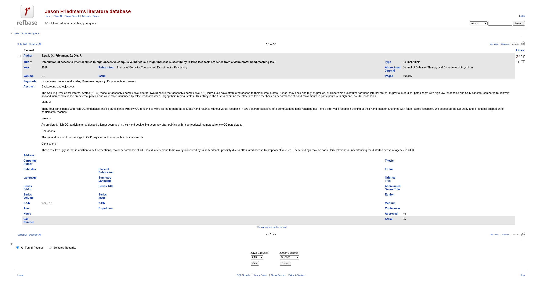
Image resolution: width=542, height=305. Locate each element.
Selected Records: (64, 247)
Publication (105, 67)
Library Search (260, 275)
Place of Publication (105, 171)
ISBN (101, 203)
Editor (389, 169)
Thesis (389, 160)
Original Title (390, 179)
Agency (100, 81)
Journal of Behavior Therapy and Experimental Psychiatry (151, 67)
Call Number (29, 220)
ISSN (27, 203)
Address (29, 155)
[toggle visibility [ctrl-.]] (12, 244)
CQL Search (243, 275)
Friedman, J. (63, 55)
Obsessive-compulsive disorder (60, 81)
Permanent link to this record (271, 227)
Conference (392, 208)
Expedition (105, 208)
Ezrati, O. (47, 55)
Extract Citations (296, 275)
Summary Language (104, 179)
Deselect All (35, 44)
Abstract (29, 86)
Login (522, 16)
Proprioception (116, 81)
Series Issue (102, 196)
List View (494, 44)
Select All (21, 44)
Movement (88, 81)
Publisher (30, 169)
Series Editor (28, 187)
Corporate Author (30, 162)
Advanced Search (91, 16)
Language (30, 177)
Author (28, 55)
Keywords (30, 81)
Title (26, 62)
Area (26, 208)
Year (26, 67)
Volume (28, 76)
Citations (505, 44)
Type (388, 62)
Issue (101, 76)
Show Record (278, 275)
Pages (389, 76)
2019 (44, 67)
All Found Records (32, 247)
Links (520, 50)
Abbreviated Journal (393, 69)
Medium (390, 203)
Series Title (105, 186)
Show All (58, 16)
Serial (389, 218)
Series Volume (28, 196)
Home (48, 16)
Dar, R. (78, 55)
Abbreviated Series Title (393, 187)
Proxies (131, 81)
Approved (391, 213)
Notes (27, 213)
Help (522, 275)
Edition (389, 194)
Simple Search (72, 16)
